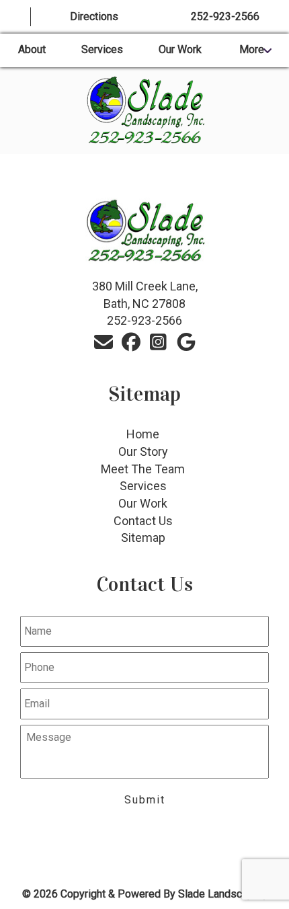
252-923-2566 (225, 16)
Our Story (143, 451)
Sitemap (143, 537)
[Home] (15, 17)
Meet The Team (143, 469)
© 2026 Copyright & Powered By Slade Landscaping (144, 893)
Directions (94, 16)
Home (142, 434)
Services (102, 49)
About (32, 49)
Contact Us (143, 521)
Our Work (180, 49)
